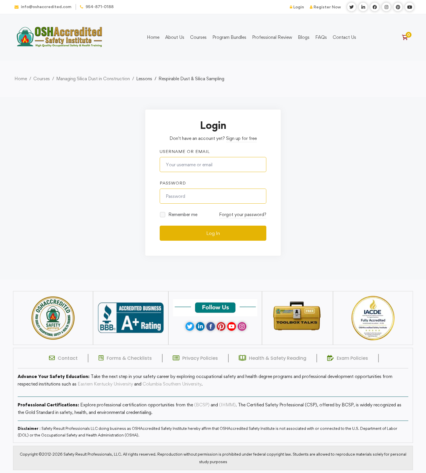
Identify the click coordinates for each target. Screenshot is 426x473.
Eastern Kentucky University (105, 384)
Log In (213, 233)
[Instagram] (242, 326)
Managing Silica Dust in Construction (93, 78)
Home (20, 78)
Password (173, 182)
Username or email (185, 151)
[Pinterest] (221, 326)
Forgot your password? (242, 214)
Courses (41, 78)
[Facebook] (210, 326)
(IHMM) (227, 405)
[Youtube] (231, 326)
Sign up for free (241, 138)
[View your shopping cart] (406, 37)
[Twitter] (189, 326)
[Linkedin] (200, 326)
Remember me (182, 214)
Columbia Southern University (172, 384)
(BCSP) (202, 405)
